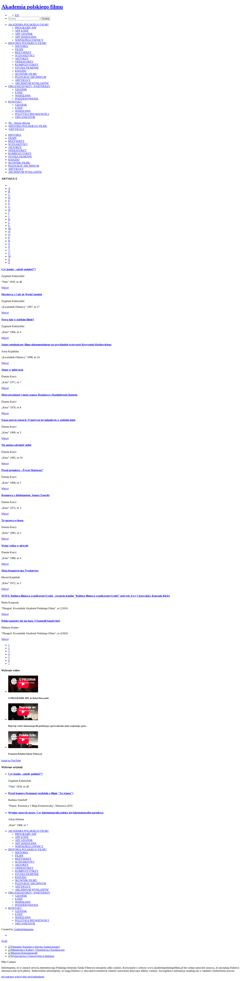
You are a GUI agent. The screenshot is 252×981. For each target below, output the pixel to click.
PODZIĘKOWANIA (26, 98)
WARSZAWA (23, 95)
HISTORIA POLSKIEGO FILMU (28, 126)
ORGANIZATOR (25, 117)
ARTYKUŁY (23, 80)
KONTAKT (15, 908)
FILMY (19, 49)
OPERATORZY (24, 61)
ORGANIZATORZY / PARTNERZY (29, 892)
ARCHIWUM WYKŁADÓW (32, 83)
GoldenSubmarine (24, 929)
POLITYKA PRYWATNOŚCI (32, 114)
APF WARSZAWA (26, 36)
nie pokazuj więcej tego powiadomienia (22, 976)
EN (17, 15)
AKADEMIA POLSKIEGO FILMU (28, 830)
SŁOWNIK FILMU (26, 73)
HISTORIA (21, 46)
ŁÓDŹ (19, 92)
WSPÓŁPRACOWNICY (29, 40)
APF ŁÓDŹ (21, 30)
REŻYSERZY (23, 52)
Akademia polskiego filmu (32, 7)
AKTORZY (22, 58)
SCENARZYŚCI (24, 55)
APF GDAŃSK (24, 33)
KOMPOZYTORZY (26, 64)
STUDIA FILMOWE (27, 67)
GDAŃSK (21, 89)
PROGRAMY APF (26, 27)
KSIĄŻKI (20, 70)
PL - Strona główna (19, 123)
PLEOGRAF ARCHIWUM (30, 77)
